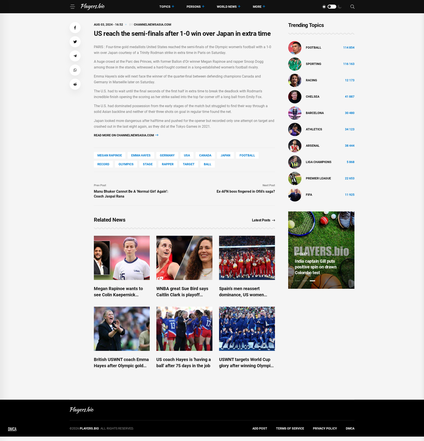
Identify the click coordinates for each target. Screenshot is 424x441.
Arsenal (313, 145)
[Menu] (72, 7)
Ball (207, 164)
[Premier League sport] (294, 178)
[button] (75, 27)
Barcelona (315, 113)
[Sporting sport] (294, 64)
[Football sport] (294, 47)
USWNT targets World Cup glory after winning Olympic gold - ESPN (246, 365)
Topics (164, 6)
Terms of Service (290, 428)
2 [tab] (305, 280)
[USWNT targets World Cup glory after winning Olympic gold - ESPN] (247, 329)
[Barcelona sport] (294, 113)
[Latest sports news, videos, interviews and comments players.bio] (93, 6)
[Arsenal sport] (294, 145)
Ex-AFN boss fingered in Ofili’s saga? (246, 191)
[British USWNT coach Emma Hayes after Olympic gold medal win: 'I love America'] (122, 329)
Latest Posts (261, 220)
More (257, 6)
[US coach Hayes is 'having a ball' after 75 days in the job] (184, 329)
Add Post (259, 428)
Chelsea (312, 96)
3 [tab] (312, 280)
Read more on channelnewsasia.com (124, 135)
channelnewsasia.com (152, 24)
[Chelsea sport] (294, 96)
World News (227, 6)
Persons (194, 6)
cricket (301, 253)
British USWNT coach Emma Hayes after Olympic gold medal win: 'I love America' (121, 365)
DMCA (350, 428)
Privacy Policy (325, 428)
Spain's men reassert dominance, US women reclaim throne (241, 295)
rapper (168, 164)
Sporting (313, 64)
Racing (311, 80)
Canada (205, 155)
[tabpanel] (321, 250)
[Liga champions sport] (294, 162)
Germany (167, 155)
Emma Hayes (141, 155)
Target (189, 164)
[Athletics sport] (294, 129)
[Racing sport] (294, 80)
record (103, 164)
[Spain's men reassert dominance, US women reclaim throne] (247, 258)
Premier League (318, 178)
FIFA (309, 194)
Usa (187, 155)
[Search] (352, 7)
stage (148, 164)
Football (247, 155)
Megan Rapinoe (109, 155)
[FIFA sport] (294, 194)
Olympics (126, 164)
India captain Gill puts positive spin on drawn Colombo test (315, 267)
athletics (314, 129)
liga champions (318, 162)
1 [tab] (297, 280)
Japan (225, 155)
